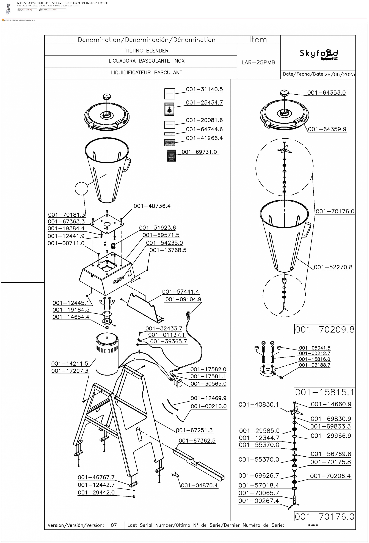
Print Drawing (27, 9)
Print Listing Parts (50, 9)
